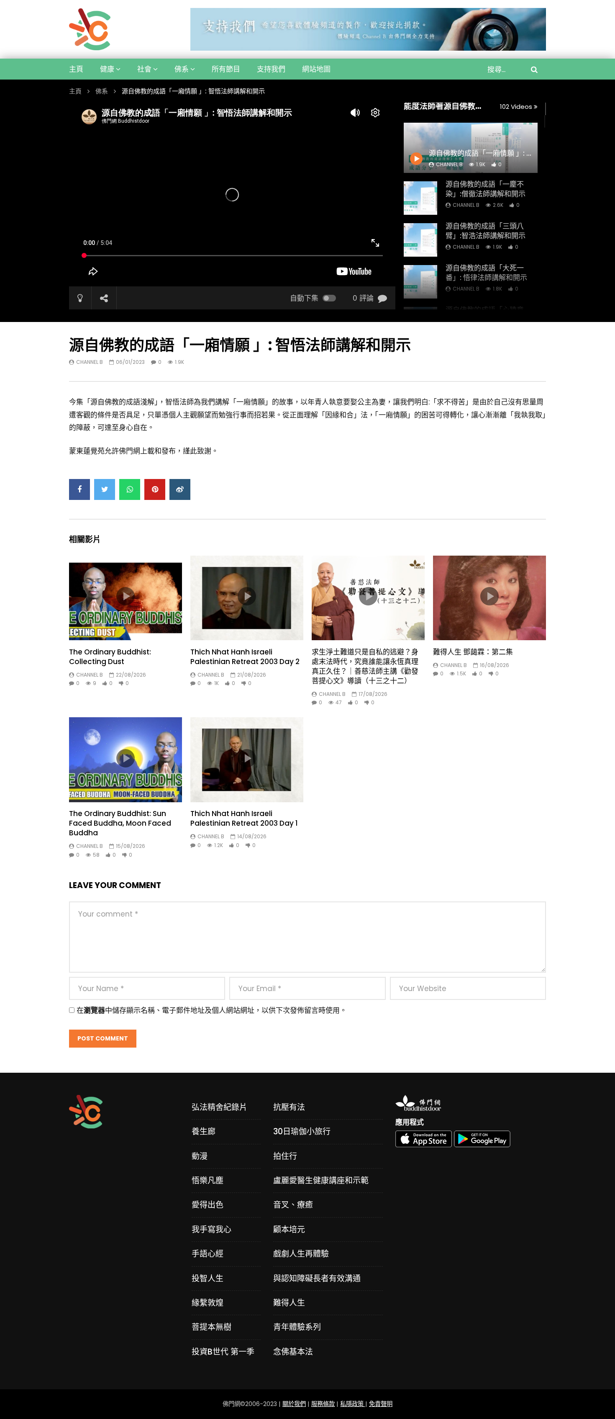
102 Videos (517, 106)
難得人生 (289, 1302)
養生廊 (203, 1131)
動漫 (200, 1156)
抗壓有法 (289, 1107)
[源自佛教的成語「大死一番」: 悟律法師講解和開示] (420, 282)
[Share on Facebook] (79, 489)
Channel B (466, 205)
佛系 (181, 69)
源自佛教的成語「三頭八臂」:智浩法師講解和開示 (485, 231)
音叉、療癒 (293, 1204)
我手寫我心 (211, 1229)
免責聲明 (380, 1404)
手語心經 (207, 1253)
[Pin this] (154, 489)
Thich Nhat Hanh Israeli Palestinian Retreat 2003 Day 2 (245, 657)
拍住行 (285, 1156)
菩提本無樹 (211, 1327)
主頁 (76, 69)
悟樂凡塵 (207, 1180)
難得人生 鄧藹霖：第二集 (473, 652)
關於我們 (294, 1404)
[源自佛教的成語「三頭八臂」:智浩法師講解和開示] (420, 240)
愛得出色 (207, 1204)
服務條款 (323, 1404)
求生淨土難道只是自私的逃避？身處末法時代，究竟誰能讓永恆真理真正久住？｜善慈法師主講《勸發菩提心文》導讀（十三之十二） (365, 666)
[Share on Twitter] (104, 489)
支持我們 (271, 69)
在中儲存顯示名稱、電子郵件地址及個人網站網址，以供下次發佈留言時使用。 (212, 1010)
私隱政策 (352, 1404)
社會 (144, 69)
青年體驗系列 (297, 1327)
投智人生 (207, 1278)
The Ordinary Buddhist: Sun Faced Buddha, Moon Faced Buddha (120, 823)
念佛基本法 (293, 1351)
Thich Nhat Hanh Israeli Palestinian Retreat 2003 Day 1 (244, 818)
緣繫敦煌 (207, 1302)
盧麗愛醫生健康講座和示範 (321, 1180)
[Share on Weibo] (179, 489)
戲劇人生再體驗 (301, 1253)
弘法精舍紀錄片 (219, 1107)
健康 (107, 69)
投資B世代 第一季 (223, 1351)
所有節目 (226, 69)
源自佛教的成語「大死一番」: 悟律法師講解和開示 (486, 273)
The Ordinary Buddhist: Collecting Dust (110, 657)
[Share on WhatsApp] (129, 489)
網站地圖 (316, 69)
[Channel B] (89, 29)
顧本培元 (289, 1229)
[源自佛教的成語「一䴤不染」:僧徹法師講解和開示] (420, 198)
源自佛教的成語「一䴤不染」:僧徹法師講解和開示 (485, 189)
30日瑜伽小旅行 (302, 1131)
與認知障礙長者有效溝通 (317, 1278)
